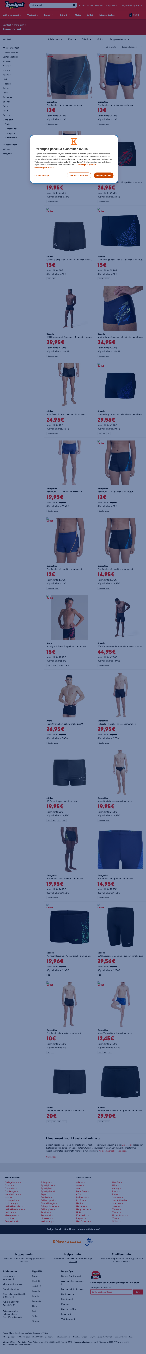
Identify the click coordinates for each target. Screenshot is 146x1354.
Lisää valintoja (42, 175)
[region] (74, 159)
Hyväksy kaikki (103, 175)
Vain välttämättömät (79, 175)
